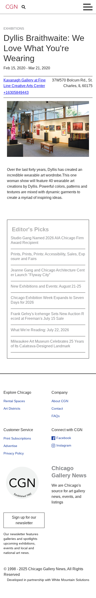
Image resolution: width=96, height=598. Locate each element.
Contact (57, 408)
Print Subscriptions (17, 438)
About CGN (59, 401)
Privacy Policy (13, 453)
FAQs (55, 416)
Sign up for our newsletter (24, 520)
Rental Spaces (14, 401)
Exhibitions (13, 28)
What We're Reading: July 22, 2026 (40, 330)
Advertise (10, 445)
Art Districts (11, 408)
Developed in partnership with (48, 580)
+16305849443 (16, 93)
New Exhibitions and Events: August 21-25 (46, 286)
